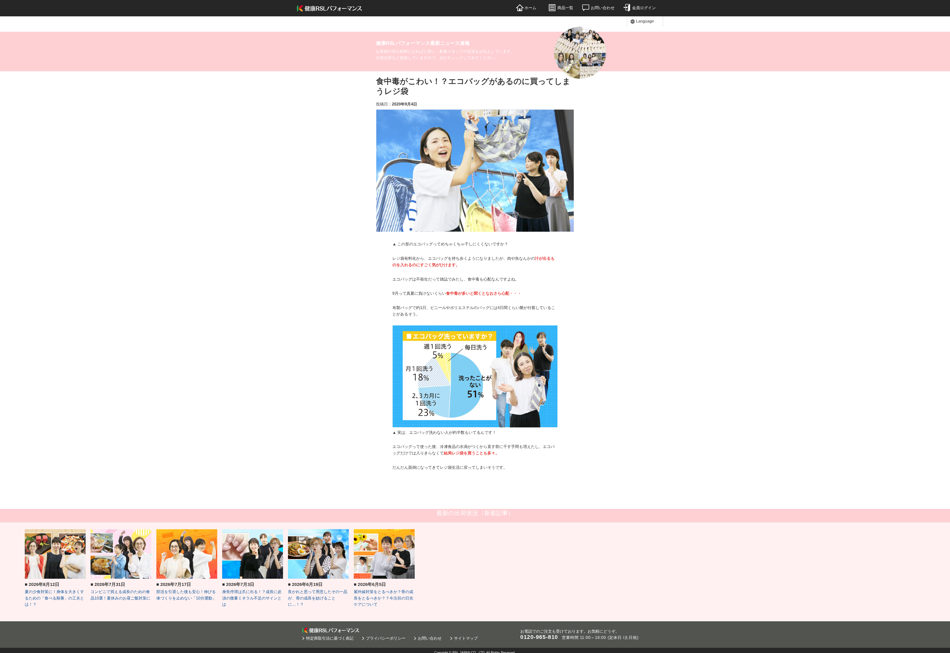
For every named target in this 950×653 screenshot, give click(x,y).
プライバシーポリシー (385, 638)
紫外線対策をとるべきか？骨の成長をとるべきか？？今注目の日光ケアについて (383, 598)
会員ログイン (644, 8)
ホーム (530, 8)
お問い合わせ (603, 8)
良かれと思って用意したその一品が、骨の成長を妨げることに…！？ (317, 598)
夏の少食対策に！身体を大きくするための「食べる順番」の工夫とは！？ (54, 598)
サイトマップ (466, 638)
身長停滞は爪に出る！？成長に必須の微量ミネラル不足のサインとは (252, 598)
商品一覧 (565, 8)
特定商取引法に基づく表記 (330, 638)
